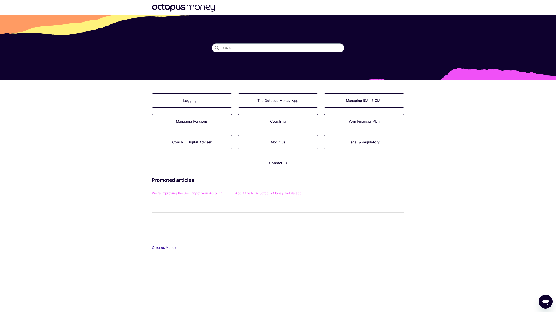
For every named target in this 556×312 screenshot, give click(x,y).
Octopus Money (164, 247)
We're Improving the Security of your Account (187, 193)
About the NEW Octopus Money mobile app (268, 193)
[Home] (183, 8)
